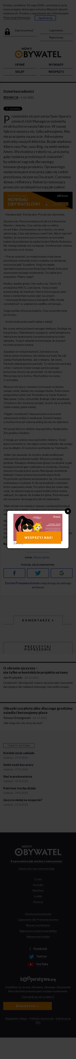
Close (68, 511)
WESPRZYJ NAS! (39, 537)
